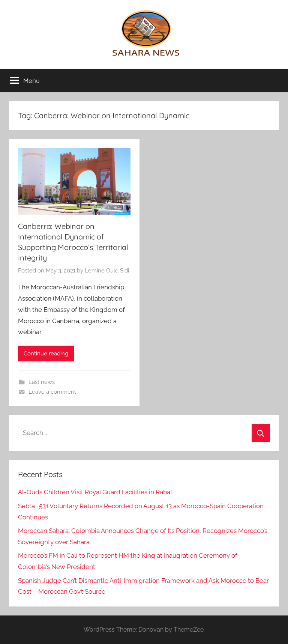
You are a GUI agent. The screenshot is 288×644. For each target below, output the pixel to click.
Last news (41, 382)
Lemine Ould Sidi (107, 270)
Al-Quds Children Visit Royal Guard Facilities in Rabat (95, 492)
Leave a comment (52, 391)
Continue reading (46, 353)
